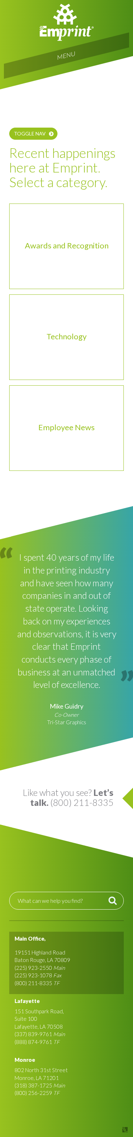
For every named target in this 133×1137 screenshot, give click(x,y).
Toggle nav (30, 133)
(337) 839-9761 (33, 1034)
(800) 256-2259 (33, 1093)
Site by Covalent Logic (107, 1129)
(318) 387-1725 (33, 1085)
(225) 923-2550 (33, 967)
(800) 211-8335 (33, 983)
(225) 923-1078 (33, 975)
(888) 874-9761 (33, 1042)
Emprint (67, 22)
